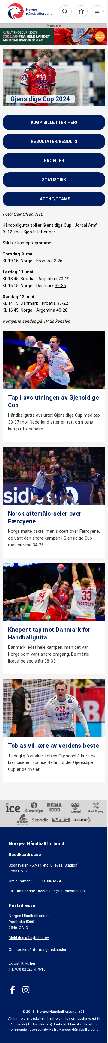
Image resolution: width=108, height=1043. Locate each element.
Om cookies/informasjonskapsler (37, 949)
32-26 (56, 260)
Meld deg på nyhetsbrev (29, 937)
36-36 (60, 285)
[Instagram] (26, 989)
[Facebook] (13, 989)
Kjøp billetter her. (40, 231)
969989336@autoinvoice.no (61, 891)
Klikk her (28, 963)
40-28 (62, 310)
